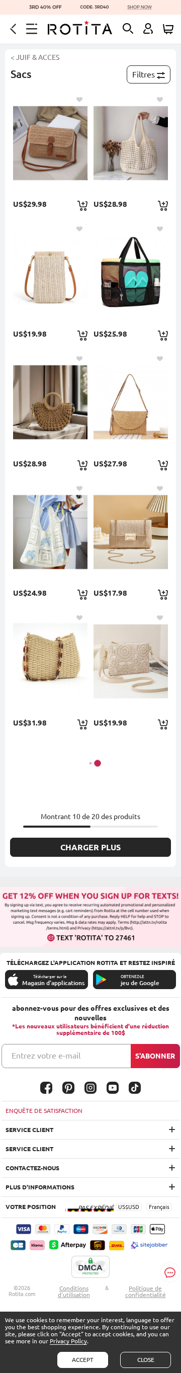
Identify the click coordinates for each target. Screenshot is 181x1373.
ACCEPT (83, 1359)
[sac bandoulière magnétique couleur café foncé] (50, 143)
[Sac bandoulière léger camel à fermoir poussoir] (130, 532)
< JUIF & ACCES (35, 57)
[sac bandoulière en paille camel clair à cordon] (50, 402)
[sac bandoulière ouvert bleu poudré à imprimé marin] (50, 532)
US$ (123, 1207)
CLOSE (145, 1359)
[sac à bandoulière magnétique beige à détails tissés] (50, 272)
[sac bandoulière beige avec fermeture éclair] (130, 661)
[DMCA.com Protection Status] (90, 1267)
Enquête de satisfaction (44, 1110)
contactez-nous (32, 1168)
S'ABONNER (155, 1056)
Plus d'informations (40, 1187)
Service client (29, 1129)
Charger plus (90, 847)
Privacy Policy (68, 1341)
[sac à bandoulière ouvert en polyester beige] (130, 143)
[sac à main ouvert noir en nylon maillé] (130, 272)
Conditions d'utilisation (74, 1291)
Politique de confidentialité (145, 1291)
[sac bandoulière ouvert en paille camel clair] (50, 661)
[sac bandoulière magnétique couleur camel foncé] (130, 402)
